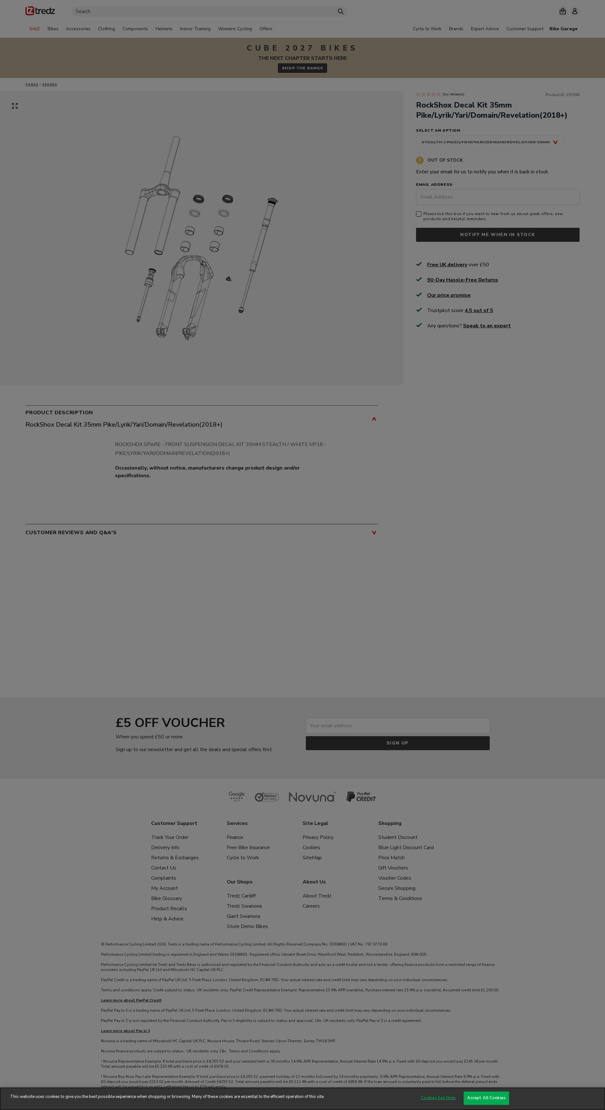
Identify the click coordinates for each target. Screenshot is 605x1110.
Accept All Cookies (486, 1098)
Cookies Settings (438, 1098)
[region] (302, 1098)
